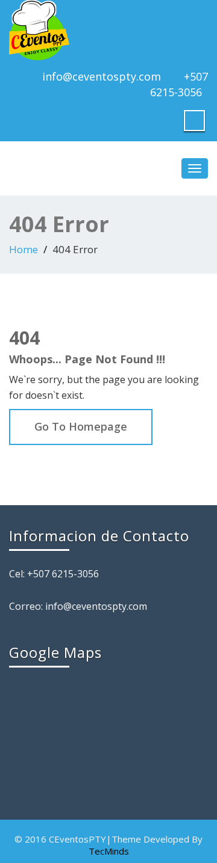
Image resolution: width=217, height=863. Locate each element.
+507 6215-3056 (179, 84)
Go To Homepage (80, 426)
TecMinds (109, 851)
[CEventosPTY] (108, 30)
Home (23, 249)
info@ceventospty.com (101, 76)
